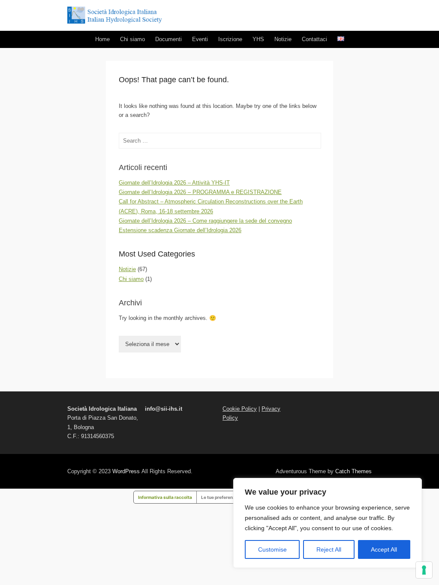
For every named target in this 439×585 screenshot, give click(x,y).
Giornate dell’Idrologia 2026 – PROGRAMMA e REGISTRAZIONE (200, 192)
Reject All (328, 549)
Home (102, 39)
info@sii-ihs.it (163, 409)
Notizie (283, 39)
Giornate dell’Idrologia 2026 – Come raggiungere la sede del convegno (205, 221)
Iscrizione (230, 39)
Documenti (168, 39)
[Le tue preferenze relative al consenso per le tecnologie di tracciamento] (424, 570)
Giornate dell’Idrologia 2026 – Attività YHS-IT (174, 182)
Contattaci (314, 39)
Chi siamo (132, 39)
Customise (272, 549)
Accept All (384, 549)
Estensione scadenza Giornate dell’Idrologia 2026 (180, 230)
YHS (258, 39)
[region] (327, 523)
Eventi (200, 39)
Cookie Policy (240, 409)
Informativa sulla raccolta (165, 497)
